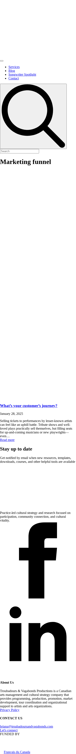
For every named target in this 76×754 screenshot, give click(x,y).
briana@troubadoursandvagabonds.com (26, 726)
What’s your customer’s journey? (28, 405)
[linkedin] (38, 674)
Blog (11, 70)
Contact (13, 78)
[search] (33, 116)
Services (14, 67)
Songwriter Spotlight (22, 74)
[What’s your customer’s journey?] (38, 284)
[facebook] (38, 597)
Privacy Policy (9, 710)
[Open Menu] (1, 60)
